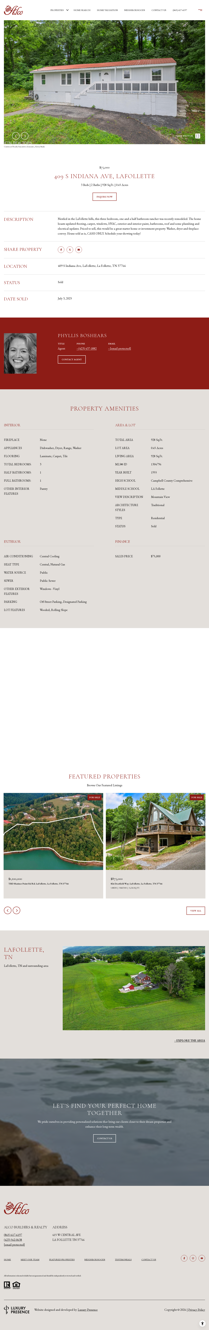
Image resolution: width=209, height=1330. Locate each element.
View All (195, 910)
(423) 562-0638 (13, 1240)
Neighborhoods (134, 10)
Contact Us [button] (104, 1138)
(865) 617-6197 (180, 10)
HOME (7, 1259)
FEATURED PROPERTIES (62, 1259)
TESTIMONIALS (123, 1259)
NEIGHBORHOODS (94, 1259)
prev (16, 136)
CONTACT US (148, 1259)
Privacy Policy (196, 1310)
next (24, 136)
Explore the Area (190, 1040)
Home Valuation (107, 10)
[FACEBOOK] (184, 1258)
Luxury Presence (88, 1310)
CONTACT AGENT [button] (72, 359)
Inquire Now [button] (104, 196)
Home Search (82, 10)
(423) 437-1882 (88, 348)
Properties (57, 10)
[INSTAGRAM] (193, 1258)
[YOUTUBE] (202, 1258)
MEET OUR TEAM (30, 1259)
